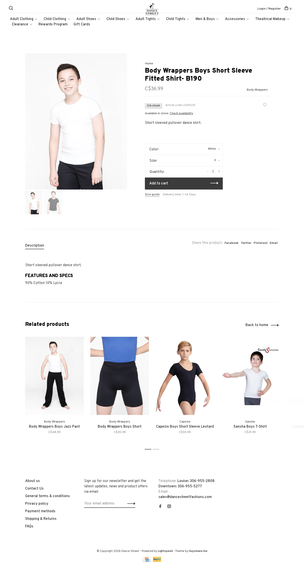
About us (32, 481)
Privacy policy (36, 504)
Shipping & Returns (41, 519)
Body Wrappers (257, 90)
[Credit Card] (147, 561)
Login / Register (269, 9)
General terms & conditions (47, 496)
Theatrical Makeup (270, 19)
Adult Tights (146, 19)
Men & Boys (205, 19)
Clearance (20, 24)
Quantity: (157, 172)
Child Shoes (115, 19)
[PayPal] (157, 561)
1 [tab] (149, 449)
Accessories (235, 19)
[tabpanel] (76, 121)
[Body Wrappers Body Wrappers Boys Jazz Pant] (54, 376)
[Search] (11, 9)
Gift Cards (81, 24)
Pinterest (261, 243)
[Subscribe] (130, 503)
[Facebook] (160, 507)
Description (34, 245)
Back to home (256, 325)
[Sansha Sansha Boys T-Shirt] (250, 376)
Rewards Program (53, 24)
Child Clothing (55, 19)
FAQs (29, 526)
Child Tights (175, 19)
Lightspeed (165, 551)
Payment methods (40, 511)
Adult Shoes (86, 19)
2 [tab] (157, 449)
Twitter (246, 243)
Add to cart (158, 183)
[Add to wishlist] (265, 105)
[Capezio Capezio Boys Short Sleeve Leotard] (185, 376)
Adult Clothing (21, 19)
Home (149, 63)
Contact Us (34, 488)
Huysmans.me (198, 551)
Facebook (232, 243)
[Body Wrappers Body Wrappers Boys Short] (119, 376)
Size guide (152, 194)
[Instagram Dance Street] (169, 507)
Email (274, 243)
